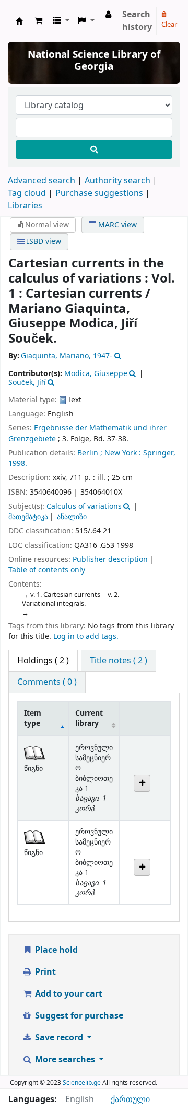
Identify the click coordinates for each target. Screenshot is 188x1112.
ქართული (130, 1099)
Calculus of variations (84, 506)
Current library (89, 718)
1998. (17, 463)
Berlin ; (89, 453)
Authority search (117, 180)
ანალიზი (72, 516)
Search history (137, 20)
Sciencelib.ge (82, 1082)
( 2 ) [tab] (43, 660)
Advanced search (41, 180)
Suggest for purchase (78, 1016)
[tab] (118, 661)
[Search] (94, 149)
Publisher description (110, 559)
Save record (59, 1038)
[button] (38, 20)
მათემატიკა (28, 516)
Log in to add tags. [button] (86, 636)
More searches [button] (65, 1060)
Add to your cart (67, 994)
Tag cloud (27, 193)
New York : (122, 453)
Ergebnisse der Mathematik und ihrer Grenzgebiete (87, 433)
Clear (169, 24)
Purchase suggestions (99, 193)
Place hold (55, 950)
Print (44, 972)
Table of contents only (46, 570)
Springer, (159, 453)
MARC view (116, 224)
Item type (32, 718)
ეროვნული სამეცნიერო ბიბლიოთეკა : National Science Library (19, 21)
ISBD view (43, 241)
